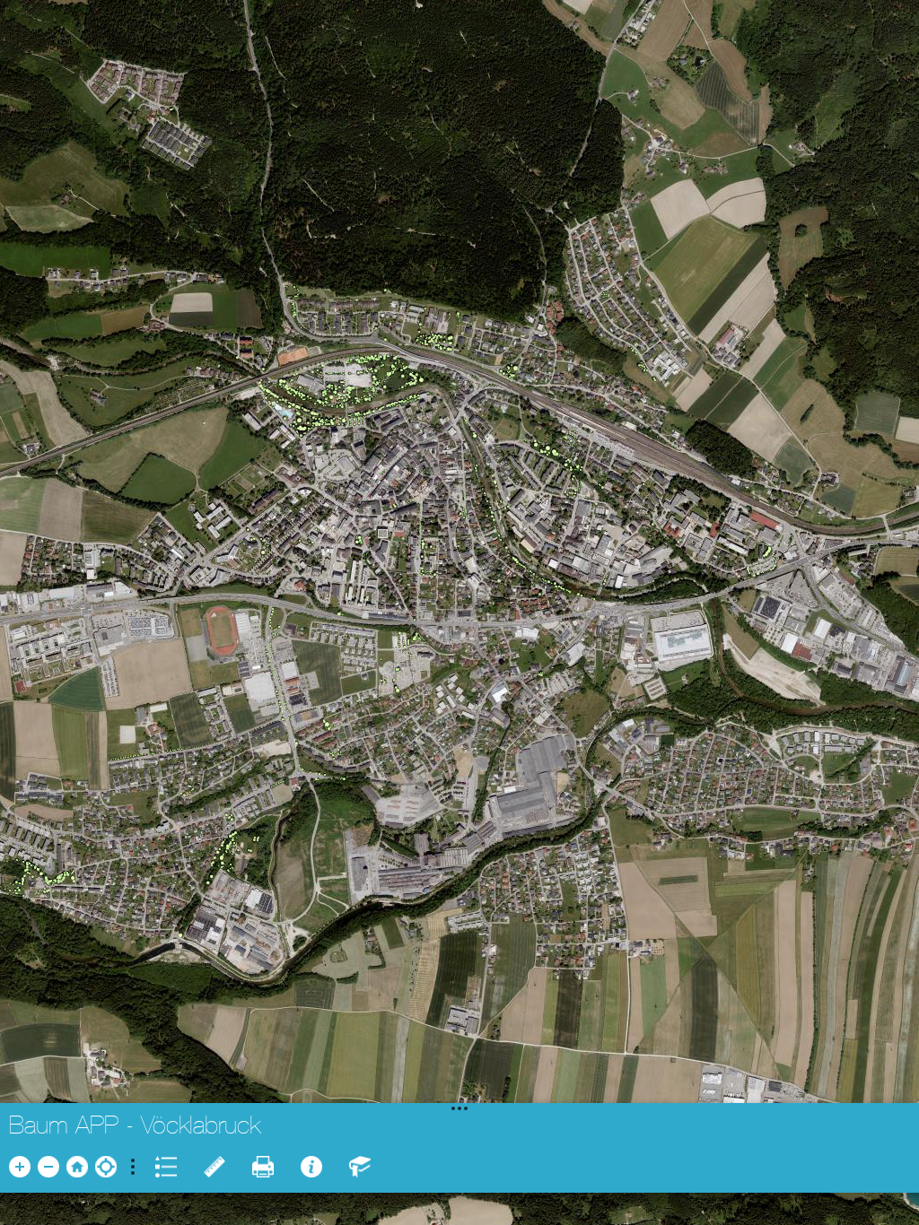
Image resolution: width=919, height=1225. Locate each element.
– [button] (49, 1166)
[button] (77, 1166)
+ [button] (19, 1166)
